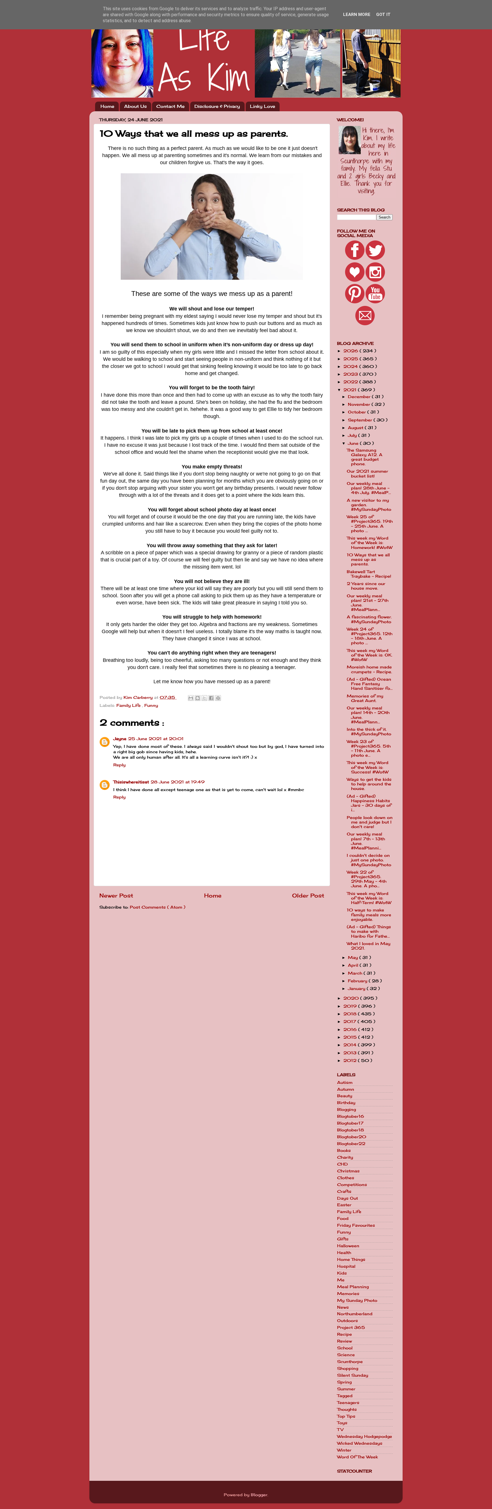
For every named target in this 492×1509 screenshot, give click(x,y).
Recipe (344, 1334)
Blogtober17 (350, 1123)
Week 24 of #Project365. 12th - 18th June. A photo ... (369, 636)
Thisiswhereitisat (131, 782)
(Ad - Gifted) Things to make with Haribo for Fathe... (369, 931)
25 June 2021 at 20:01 (156, 738)
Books (344, 1150)
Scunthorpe (350, 1361)
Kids (342, 1273)
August (356, 427)
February (358, 981)
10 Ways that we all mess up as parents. (368, 559)
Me (341, 1280)
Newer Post (116, 895)
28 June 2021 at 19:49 (178, 782)
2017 (350, 1021)
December (360, 396)
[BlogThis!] (197, 698)
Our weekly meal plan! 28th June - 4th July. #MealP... (369, 488)
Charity (345, 1157)
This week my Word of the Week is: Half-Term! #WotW (369, 898)
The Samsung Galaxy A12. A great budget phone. (364, 457)
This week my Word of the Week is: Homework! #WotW (369, 542)
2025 (351, 359)
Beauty (344, 1096)
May (353, 957)
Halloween (348, 1246)
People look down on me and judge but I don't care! (370, 822)
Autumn (345, 1089)
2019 (350, 1006)
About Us (135, 106)
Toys (342, 1423)
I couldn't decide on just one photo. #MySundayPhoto (369, 860)
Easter (344, 1205)
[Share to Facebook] (211, 698)
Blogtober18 (350, 1130)
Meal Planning (353, 1286)
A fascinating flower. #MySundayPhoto (369, 619)
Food (342, 1218)
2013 (350, 1053)
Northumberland (354, 1314)
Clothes (345, 1178)
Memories (348, 1293)
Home (107, 106)
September (361, 420)
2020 (351, 998)
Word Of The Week (357, 1457)
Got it (383, 14)
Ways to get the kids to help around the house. (369, 784)
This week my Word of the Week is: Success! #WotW (367, 767)
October (357, 412)
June (354, 443)
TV (340, 1429)
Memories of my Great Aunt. (365, 698)
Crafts (344, 1191)
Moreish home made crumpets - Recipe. (369, 669)
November (360, 404)
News (343, 1307)
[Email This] (191, 698)
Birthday (346, 1102)
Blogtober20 (351, 1137)
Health (344, 1252)
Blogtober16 (350, 1116)
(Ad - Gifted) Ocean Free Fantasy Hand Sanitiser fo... (370, 684)
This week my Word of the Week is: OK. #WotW (369, 655)
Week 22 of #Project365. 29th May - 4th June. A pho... (366, 879)
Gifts (342, 1239)
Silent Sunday (352, 1375)
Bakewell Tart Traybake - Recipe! (369, 574)
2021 (350, 390)
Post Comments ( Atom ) (157, 907)
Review (344, 1341)
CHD (342, 1164)
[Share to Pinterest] (218, 698)
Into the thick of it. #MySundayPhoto (369, 731)
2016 (350, 1029)
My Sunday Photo (357, 1300)
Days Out (347, 1198)
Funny (151, 705)
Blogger (259, 1494)
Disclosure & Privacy (217, 106)
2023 (351, 374)
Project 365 (351, 1327)
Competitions (352, 1184)
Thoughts (347, 1409)
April (354, 965)
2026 (351, 351)
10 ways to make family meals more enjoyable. (369, 914)
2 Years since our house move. (366, 585)
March (356, 973)
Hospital (346, 1266)
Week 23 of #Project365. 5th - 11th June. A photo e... (369, 748)
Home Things (351, 1259)
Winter (344, 1450)
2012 (350, 1060)
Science (346, 1354)
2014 (350, 1045)
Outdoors (347, 1320)
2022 (351, 382)
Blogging (346, 1109)
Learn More (356, 14)
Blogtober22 (351, 1143)
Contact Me (170, 106)
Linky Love (262, 106)
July (353, 435)
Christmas (348, 1171)
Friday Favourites (356, 1225)
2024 (351, 366)
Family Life (129, 705)
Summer (346, 1389)
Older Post (308, 895)
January (357, 988)
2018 (350, 1014)
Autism (344, 1082)
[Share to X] (204, 698)
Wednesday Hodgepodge (364, 1436)
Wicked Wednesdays (359, 1443)
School (344, 1348)
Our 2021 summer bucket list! (367, 473)
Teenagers (348, 1402)
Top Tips (346, 1416)
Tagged (344, 1395)
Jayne (119, 738)
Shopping (347, 1368)
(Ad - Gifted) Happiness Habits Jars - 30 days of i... (369, 803)
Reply (119, 765)
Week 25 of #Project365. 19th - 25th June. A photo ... (370, 523)
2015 (350, 1037)
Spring (344, 1382)
